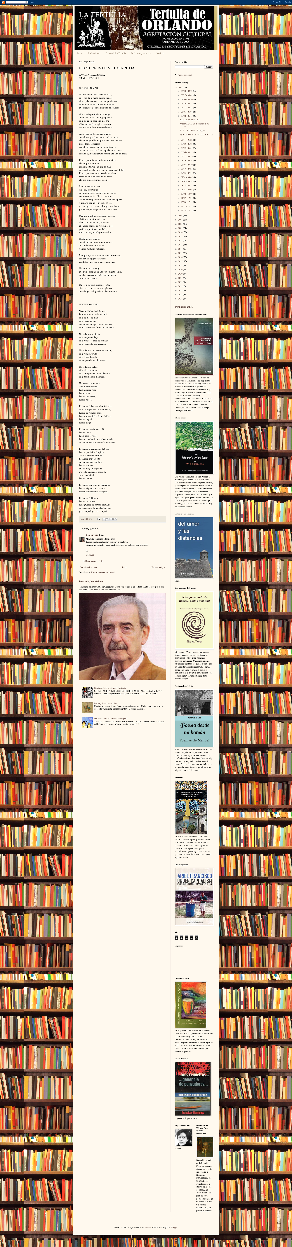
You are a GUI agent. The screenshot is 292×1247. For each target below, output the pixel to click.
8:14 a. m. (90, 554)
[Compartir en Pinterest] (115, 519)
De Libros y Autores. (141, 53)
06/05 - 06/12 (187, 152)
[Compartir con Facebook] (112, 519)
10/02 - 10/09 (187, 193)
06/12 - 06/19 (187, 156)
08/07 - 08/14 (187, 181)
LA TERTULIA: (103, 14)
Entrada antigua (158, 567)
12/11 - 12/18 (187, 206)
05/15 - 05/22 (187, 139)
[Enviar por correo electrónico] (104, 519)
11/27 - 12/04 (187, 197)
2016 (180, 257)
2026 (180, 298)
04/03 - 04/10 (187, 99)
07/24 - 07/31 (187, 172)
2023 (180, 286)
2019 (180, 269)
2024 (180, 290)
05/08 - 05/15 (187, 115)
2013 (180, 244)
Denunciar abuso (184, 307)
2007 (180, 219)
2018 (180, 265)
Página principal (185, 74)
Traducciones (94, 53)
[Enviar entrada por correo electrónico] (99, 519)
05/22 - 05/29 (187, 143)
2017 (180, 261)
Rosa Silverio (92, 534)
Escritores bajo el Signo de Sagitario (110, 687)
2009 (180, 228)
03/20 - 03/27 (187, 90)
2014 (180, 248)
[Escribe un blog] (106, 519)
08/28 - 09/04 (187, 189)
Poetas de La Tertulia (116, 53)
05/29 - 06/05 (187, 148)
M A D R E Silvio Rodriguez (192, 130)
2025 (180, 294)
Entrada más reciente (89, 567)
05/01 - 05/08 (187, 111)
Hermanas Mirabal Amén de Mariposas (111, 718)
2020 (180, 273)
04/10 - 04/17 (187, 103)
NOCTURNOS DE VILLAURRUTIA (196, 134)
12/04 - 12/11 (187, 202)
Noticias (160, 53)
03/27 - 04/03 (187, 95)
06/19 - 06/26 (187, 160)
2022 (180, 282)
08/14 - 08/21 (187, 185)
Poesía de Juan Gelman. (91, 581)
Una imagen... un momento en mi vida (194, 125)
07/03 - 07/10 (187, 164)
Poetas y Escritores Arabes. (106, 703)
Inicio (79, 53)
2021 (180, 277)
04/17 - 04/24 (187, 107)
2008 (180, 223)
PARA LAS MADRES (190, 119)
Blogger (174, 1227)
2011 (180, 236)
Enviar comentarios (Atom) (103, 572)
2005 (180, 87)
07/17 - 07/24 (187, 168)
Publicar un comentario (93, 561)
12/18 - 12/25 (187, 210)
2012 (180, 240)
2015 (180, 253)
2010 (180, 232)
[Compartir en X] (109, 519)
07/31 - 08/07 (187, 177)
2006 (180, 215)
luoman (148, 1227)
